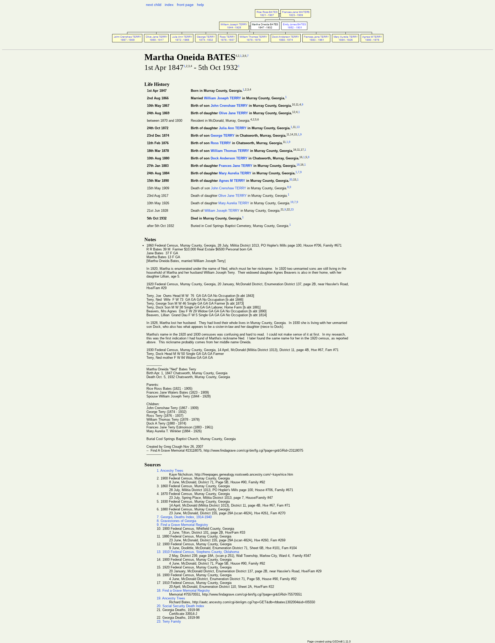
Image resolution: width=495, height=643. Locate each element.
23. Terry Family (169, 621)
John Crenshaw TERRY (229, 106)
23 (292, 209)
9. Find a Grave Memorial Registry (182, 525)
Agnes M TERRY (232, 181)
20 (290, 179)
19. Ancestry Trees (171, 598)
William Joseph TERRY (222, 98)
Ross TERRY (221, 143)
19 (291, 202)
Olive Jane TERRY (233, 113)
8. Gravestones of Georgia (176, 521)
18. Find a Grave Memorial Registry (183, 590)
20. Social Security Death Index (180, 606)
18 (298, 164)
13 (298, 126)
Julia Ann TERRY (232, 128)
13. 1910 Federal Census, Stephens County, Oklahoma (198, 552)
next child (153, 5)
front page (185, 5)
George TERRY (223, 136)
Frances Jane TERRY (235, 166)
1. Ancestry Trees (170, 471)
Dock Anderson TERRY (229, 158)
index (169, 5)
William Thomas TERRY (230, 151)
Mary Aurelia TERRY (235, 173)
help (200, 5)
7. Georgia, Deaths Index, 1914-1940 (184, 517)
